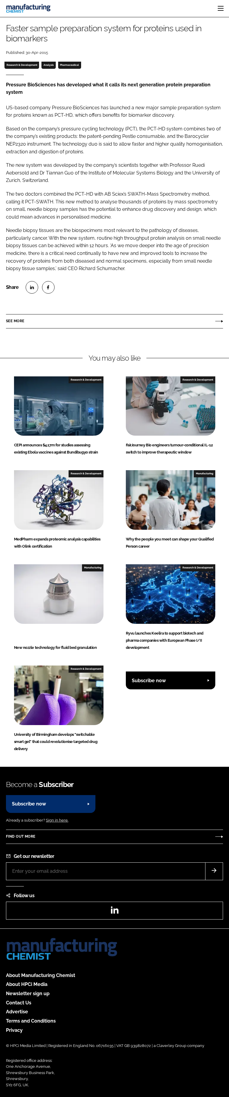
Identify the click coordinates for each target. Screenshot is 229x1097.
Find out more (20, 836)
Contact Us (18, 1003)
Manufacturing (204, 473)
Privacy (14, 1030)
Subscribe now (149, 680)
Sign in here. (57, 820)
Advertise (17, 1012)
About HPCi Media (26, 984)
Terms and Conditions (31, 1021)
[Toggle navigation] (220, 8)
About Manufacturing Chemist (40, 975)
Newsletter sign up (27, 993)
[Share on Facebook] (48, 287)
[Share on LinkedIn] (32, 287)
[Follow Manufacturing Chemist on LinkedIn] (114, 912)
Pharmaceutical (69, 64)
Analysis (49, 64)
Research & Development (22, 64)
